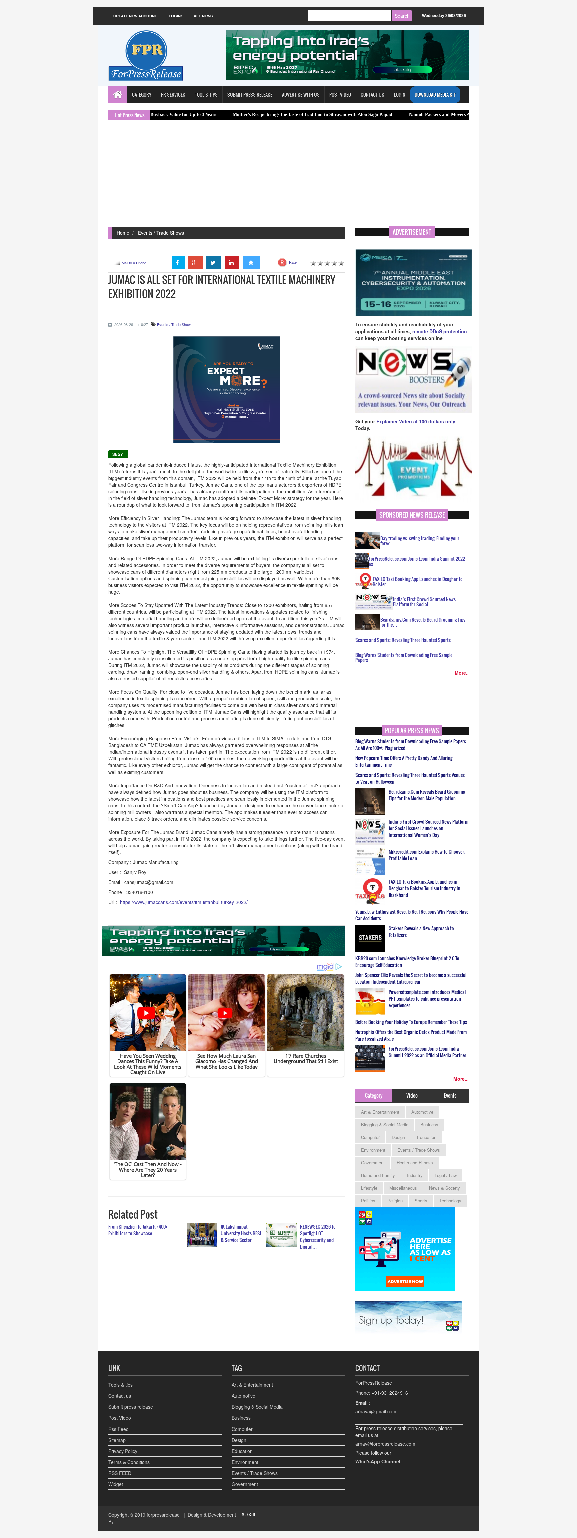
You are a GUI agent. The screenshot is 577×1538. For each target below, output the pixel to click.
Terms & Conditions (129, 1462)
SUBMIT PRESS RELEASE (249, 94)
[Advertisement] (288, 176)
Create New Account (135, 15)
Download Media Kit (435, 94)
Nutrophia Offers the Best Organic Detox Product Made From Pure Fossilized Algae (411, 1035)
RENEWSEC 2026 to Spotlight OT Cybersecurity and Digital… (318, 1236)
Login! (175, 15)
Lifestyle (369, 1188)
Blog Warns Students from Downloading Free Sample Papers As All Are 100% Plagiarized (410, 744)
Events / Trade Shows (161, 232)
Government (373, 1162)
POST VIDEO (340, 94)
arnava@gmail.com (375, 1411)
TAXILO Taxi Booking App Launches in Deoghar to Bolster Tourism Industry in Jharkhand (424, 888)
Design (398, 1137)
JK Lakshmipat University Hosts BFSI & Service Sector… (241, 1233)
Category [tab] (373, 1095)
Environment (373, 1150)
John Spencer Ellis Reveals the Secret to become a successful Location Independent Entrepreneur (410, 978)
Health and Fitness (415, 1162)
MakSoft (248, 1514)
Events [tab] (450, 1095)
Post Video (119, 1417)
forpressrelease (163, 1514)
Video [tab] (412, 1095)
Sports (421, 1200)
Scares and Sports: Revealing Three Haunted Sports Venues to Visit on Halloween (410, 778)
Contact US (372, 94)
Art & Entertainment (380, 1112)
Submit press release (130, 1406)
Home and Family (378, 1175)
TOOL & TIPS (206, 94)
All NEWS (203, 15)
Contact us (119, 1395)
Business (429, 1124)
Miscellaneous (403, 1188)
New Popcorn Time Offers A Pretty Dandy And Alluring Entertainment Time (403, 761)
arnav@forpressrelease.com (385, 1443)
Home (123, 232)
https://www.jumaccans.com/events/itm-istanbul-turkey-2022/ (184, 902)
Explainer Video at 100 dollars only (415, 421)
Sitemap (117, 1440)
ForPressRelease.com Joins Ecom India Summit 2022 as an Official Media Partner (427, 1052)
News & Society (444, 1188)
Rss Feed (118, 1428)
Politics (368, 1200)
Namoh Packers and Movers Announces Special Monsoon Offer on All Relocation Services (439, 114)
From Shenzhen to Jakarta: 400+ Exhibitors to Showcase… (137, 1230)
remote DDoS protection (439, 331)
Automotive (422, 1112)
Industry (415, 1175)
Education (426, 1137)
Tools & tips (120, 1384)
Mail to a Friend (134, 262)
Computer (370, 1137)
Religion (395, 1200)
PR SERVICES (173, 94)
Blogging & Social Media (384, 1124)
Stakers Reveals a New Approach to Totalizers (421, 931)
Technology (450, 1200)
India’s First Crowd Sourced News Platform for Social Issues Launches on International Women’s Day (428, 828)
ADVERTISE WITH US (301, 94)
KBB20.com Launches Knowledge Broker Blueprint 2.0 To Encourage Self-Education (407, 961)
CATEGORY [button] (141, 94)
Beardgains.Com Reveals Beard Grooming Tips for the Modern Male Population (427, 795)
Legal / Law (446, 1175)
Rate (293, 262)
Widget (115, 1484)
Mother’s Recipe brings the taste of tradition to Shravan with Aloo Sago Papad (252, 114)
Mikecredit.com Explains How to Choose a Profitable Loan (427, 855)
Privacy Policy (122, 1451)
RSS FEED (119, 1473)
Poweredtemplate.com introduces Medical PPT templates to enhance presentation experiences (427, 998)
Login (399, 94)
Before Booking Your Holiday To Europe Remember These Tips (411, 1022)
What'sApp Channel (377, 1461)
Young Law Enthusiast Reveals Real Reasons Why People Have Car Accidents (411, 915)
